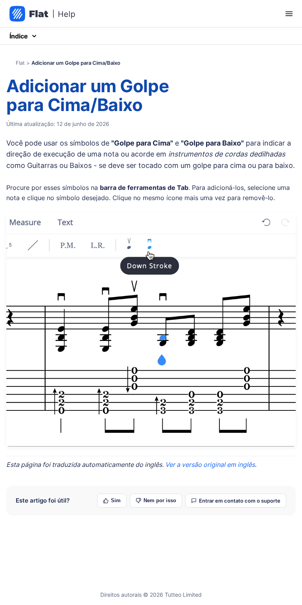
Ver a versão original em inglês (210, 464)
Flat (20, 63)
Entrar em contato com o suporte (239, 500)
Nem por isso (160, 500)
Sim (116, 500)
